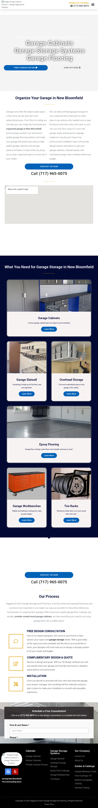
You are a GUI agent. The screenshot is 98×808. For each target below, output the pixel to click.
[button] (92, 4)
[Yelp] (15, 771)
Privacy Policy (49, 804)
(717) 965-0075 (53, 173)
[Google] (8, 771)
